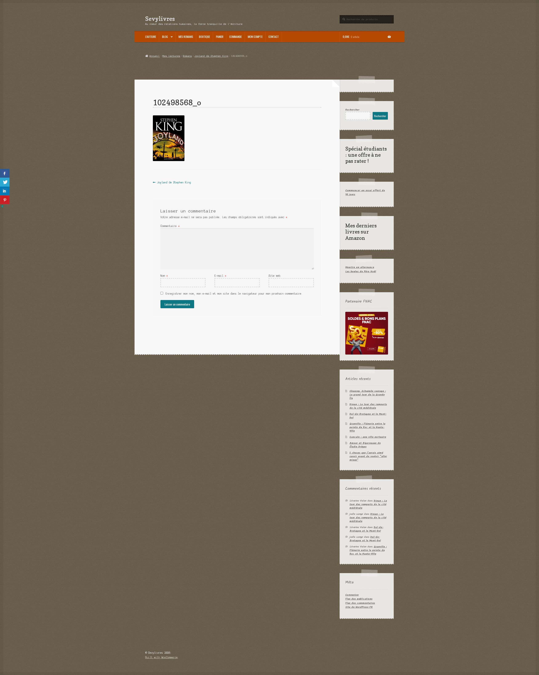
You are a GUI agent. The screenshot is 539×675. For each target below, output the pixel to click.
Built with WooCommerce (161, 657)
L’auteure (150, 37)
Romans (187, 56)
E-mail (220, 275)
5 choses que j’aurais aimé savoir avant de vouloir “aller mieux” (368, 456)
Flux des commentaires (360, 603)
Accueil (154, 56)
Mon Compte (255, 37)
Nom (164, 275)
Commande (235, 37)
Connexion (352, 595)
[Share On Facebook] (4, 173)
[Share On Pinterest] (4, 199)
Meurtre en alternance (359, 267)
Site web (274, 275)
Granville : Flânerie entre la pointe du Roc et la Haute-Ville (367, 427)
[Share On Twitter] (4, 182)
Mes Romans (186, 37)
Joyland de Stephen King (211, 56)
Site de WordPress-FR (359, 607)
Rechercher (352, 110)
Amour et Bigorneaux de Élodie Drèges (365, 445)
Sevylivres (160, 18)
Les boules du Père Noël (360, 271)
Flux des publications (358, 599)
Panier (219, 37)
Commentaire (170, 226)
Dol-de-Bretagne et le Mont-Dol (368, 416)
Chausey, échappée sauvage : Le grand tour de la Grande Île (368, 394)
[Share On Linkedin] (4, 191)
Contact (273, 37)
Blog (165, 37)
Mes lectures (171, 56)
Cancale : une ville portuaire (368, 437)
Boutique (204, 37)
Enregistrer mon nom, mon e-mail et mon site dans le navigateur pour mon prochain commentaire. (234, 293)
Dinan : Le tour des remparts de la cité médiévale (368, 406)
